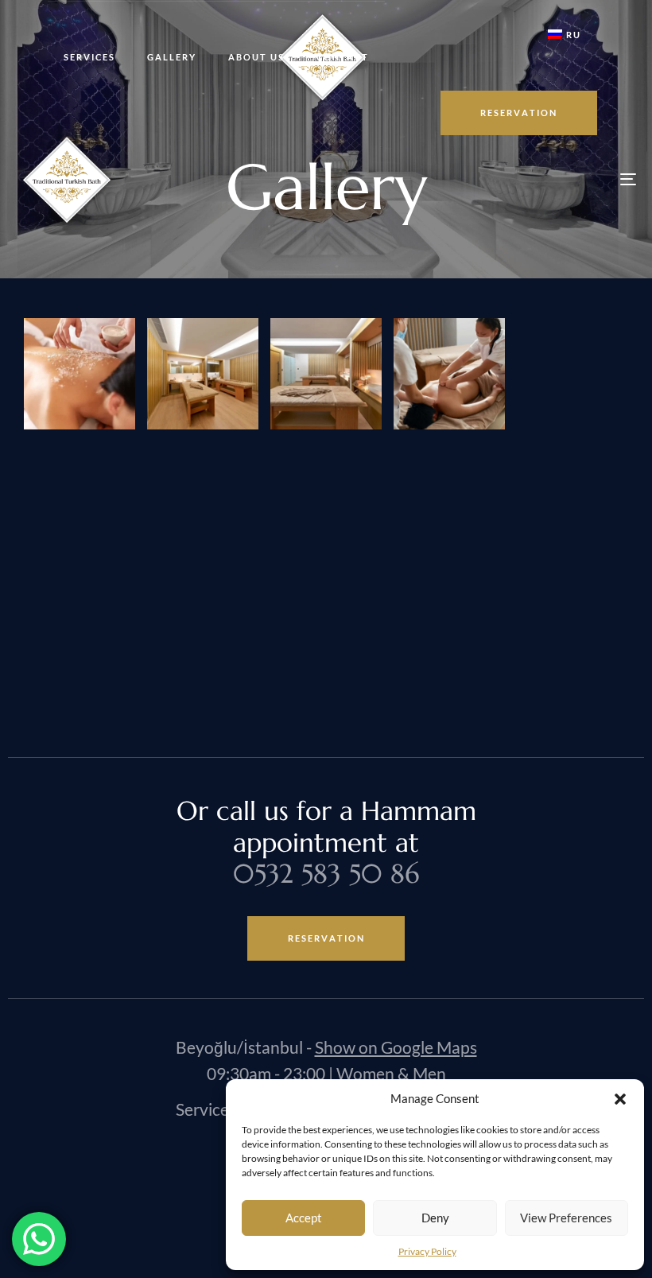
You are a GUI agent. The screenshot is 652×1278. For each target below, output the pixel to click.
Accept (303, 1217)
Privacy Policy (427, 1251)
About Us (256, 57)
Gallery (171, 57)
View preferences (566, 1217)
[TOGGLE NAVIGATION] (532, 179)
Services (89, 57)
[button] (620, 1099)
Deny (435, 1217)
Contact (342, 57)
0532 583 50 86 (326, 873)
